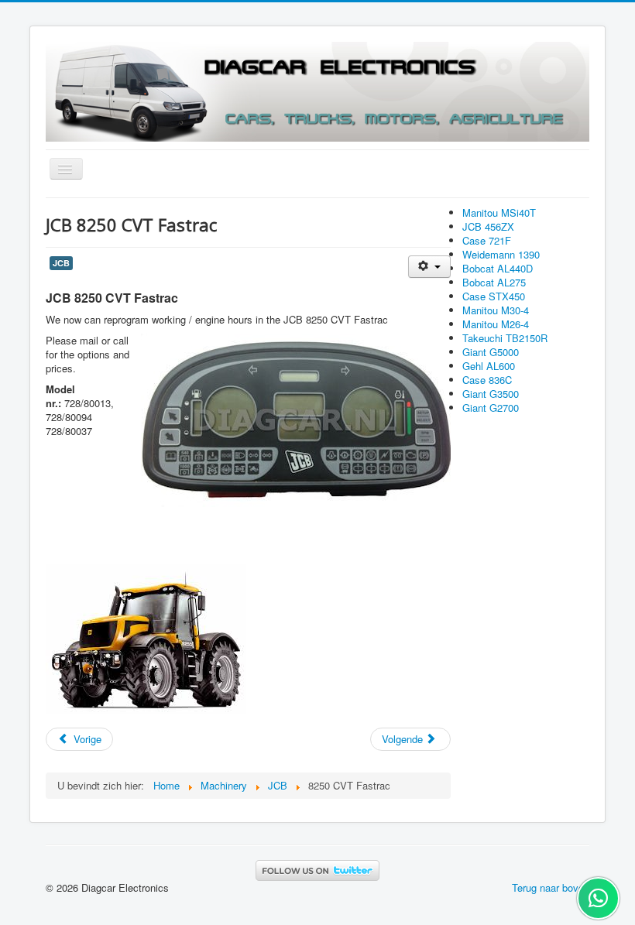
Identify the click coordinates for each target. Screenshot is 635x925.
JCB (61, 263)
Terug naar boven (550, 887)
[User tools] (429, 266)
